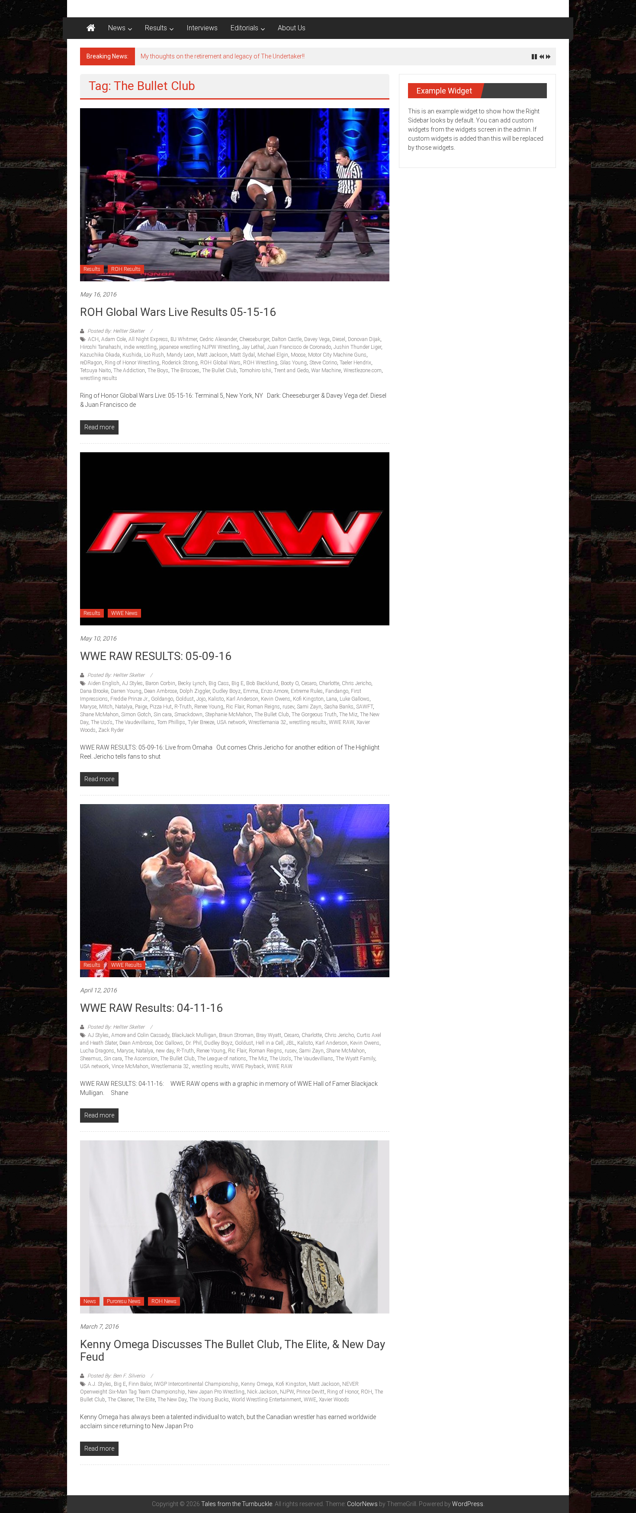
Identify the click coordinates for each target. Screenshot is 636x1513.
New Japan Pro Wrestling (216, 1392)
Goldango (162, 699)
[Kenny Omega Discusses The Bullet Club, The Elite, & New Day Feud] (234, 1226)
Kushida (131, 355)
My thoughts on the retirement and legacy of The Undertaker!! (223, 56)
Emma (250, 691)
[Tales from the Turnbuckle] (91, 28)
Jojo (201, 699)
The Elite (145, 1400)
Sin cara (163, 714)
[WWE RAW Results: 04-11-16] (234, 890)
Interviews (202, 28)
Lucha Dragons (97, 1051)
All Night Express (148, 339)
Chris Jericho (356, 683)
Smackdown (188, 714)
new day (165, 1051)
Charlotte (329, 683)
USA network (231, 722)
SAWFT (364, 707)
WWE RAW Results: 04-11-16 (151, 1007)
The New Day (171, 1400)
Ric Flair (235, 707)
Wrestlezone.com (363, 370)
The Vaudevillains (134, 722)
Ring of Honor (342, 1392)
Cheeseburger (254, 339)
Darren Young (126, 691)
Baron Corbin (160, 683)
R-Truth (183, 707)
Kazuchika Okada (100, 355)
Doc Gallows (169, 1043)
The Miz (348, 714)
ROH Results (126, 269)
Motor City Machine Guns (337, 355)
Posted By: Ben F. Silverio (116, 1376)
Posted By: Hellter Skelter (116, 331)
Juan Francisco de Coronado (299, 347)
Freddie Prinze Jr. (129, 699)
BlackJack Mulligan (194, 1035)
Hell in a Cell (269, 1043)
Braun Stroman (236, 1035)
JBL (290, 1043)
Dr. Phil (194, 1043)
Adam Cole (113, 339)
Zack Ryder (111, 730)
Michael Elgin (272, 355)
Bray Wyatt (268, 1035)
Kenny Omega (257, 1384)
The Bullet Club (219, 370)
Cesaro (308, 683)
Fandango (336, 691)
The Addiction (129, 370)
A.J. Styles (99, 1384)
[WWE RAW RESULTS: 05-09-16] (234, 538)
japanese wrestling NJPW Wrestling (199, 347)
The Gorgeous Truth (314, 714)
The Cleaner (120, 1400)
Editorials (244, 28)
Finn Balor (139, 1384)
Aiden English (103, 683)
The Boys (158, 370)
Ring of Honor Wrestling (132, 363)
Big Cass (219, 683)
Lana (331, 699)
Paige (141, 707)
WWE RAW (341, 722)
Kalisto (216, 699)
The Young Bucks (209, 1400)
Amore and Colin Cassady (140, 1035)
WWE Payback (247, 1066)
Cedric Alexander (218, 339)
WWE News (124, 613)
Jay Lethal (253, 347)
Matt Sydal (242, 355)
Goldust (185, 699)
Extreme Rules (307, 691)
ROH (366, 1392)
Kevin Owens (275, 699)
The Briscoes (185, 370)
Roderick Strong (180, 363)
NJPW (287, 1392)
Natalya (123, 707)
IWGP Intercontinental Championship (196, 1384)
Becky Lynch (192, 683)
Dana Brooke (94, 691)
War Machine (326, 370)
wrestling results (98, 378)
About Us (291, 28)
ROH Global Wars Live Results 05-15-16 (178, 312)
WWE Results (126, 965)
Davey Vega (317, 339)
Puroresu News (124, 1301)
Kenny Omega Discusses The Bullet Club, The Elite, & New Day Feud (232, 1350)
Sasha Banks (338, 707)
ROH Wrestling (260, 363)
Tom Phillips (171, 722)
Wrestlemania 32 (267, 722)
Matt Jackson (212, 355)
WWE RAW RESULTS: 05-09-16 (155, 656)
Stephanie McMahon (228, 714)
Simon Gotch (136, 714)
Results (156, 28)
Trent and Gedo (291, 370)
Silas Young (293, 363)
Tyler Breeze (201, 722)
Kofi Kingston (308, 699)
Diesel (338, 339)
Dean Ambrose (160, 691)
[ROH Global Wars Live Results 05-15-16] (234, 194)
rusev (288, 707)
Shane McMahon (99, 714)
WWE (310, 1400)
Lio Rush (154, 355)
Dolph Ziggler (195, 691)
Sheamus (90, 1059)
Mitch (105, 707)
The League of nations (221, 1059)
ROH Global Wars (220, 363)
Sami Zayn (309, 707)
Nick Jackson (262, 1392)
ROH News (164, 1301)
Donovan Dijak (364, 339)
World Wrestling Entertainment (266, 1400)
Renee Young (208, 707)
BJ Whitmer (183, 339)
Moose (298, 355)
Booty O (290, 683)
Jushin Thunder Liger (357, 347)
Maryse (88, 707)
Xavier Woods (334, 1400)
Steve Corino (323, 363)
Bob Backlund (262, 683)
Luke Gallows (354, 699)
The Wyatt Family (355, 1059)
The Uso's (101, 722)
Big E (237, 683)
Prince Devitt (310, 1392)
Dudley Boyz (226, 691)
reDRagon (91, 363)
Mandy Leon (180, 355)
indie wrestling (140, 347)
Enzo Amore (274, 691)
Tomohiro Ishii (255, 370)
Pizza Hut (161, 707)
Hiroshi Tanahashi (100, 347)
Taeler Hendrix (355, 363)
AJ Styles (132, 683)
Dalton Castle (287, 339)
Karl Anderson (242, 699)
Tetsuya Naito (95, 370)
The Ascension (141, 1059)
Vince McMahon (130, 1066)
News (116, 28)
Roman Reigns (263, 707)
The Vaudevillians (313, 1059)
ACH (93, 339)
